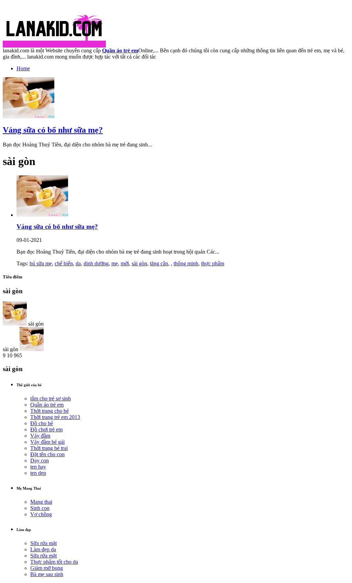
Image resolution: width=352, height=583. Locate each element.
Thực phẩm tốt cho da (54, 562)
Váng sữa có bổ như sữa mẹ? (53, 129)
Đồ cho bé (41, 423)
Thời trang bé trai (49, 448)
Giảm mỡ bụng (46, 568)
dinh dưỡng (96, 263)
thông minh (186, 263)
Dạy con (39, 460)
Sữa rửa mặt (43, 543)
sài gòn (139, 263)
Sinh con (40, 508)
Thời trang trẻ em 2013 (55, 417)
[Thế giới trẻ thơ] (54, 46)
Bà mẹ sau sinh (46, 574)
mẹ (114, 263)
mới (125, 263)
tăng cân (159, 263)
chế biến (64, 263)
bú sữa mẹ (41, 263)
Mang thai (41, 502)
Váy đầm (40, 436)
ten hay (38, 467)
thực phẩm (212, 263)
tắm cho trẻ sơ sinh (50, 398)
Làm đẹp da (43, 549)
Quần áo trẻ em (47, 405)
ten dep (38, 473)
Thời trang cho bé (49, 411)
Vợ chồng (41, 514)
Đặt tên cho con (47, 454)
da (78, 263)
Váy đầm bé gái (47, 442)
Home (23, 68)
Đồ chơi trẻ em (46, 429)
